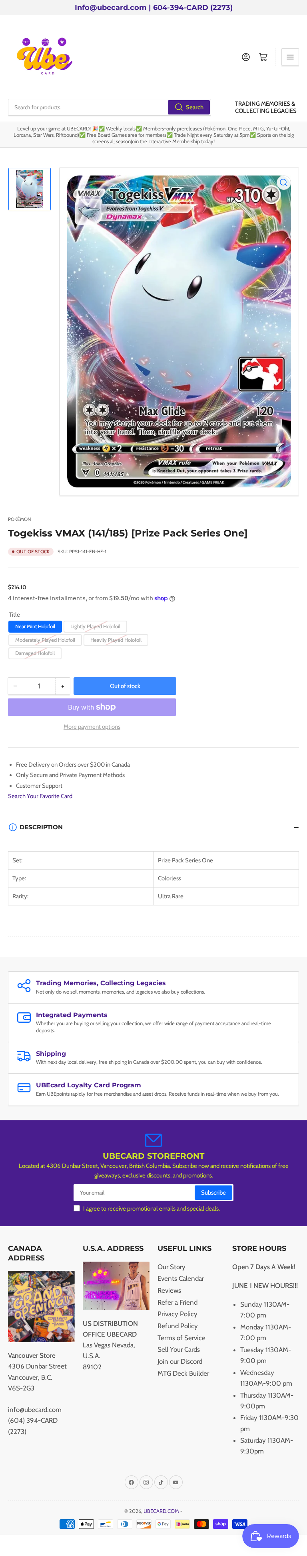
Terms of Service (181, 1338)
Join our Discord (179, 1361)
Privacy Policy (177, 1314)
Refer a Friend (177, 1302)
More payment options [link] (92, 726)
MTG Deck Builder (183, 1373)
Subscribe (213, 1192)
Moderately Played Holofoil (45, 640)
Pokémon (19, 519)
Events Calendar (180, 1278)
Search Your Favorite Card (40, 796)
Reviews (169, 1290)
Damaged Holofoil (35, 653)
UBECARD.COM (161, 1511)
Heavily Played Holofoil (116, 640)
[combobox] (109, 107)
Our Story (171, 1267)
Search (194, 107)
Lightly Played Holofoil (95, 626)
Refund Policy (177, 1326)
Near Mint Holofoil (35, 626)
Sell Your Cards (178, 1349)
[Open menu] (290, 57)
